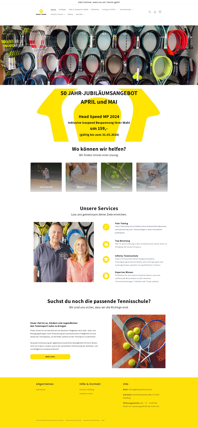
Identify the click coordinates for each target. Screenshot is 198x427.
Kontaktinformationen (73, 420)
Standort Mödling (87, 389)
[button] (109, 9)
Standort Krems (86, 393)
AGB (103, 420)
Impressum (41, 389)
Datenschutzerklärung (91, 420)
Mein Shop (45, 420)
